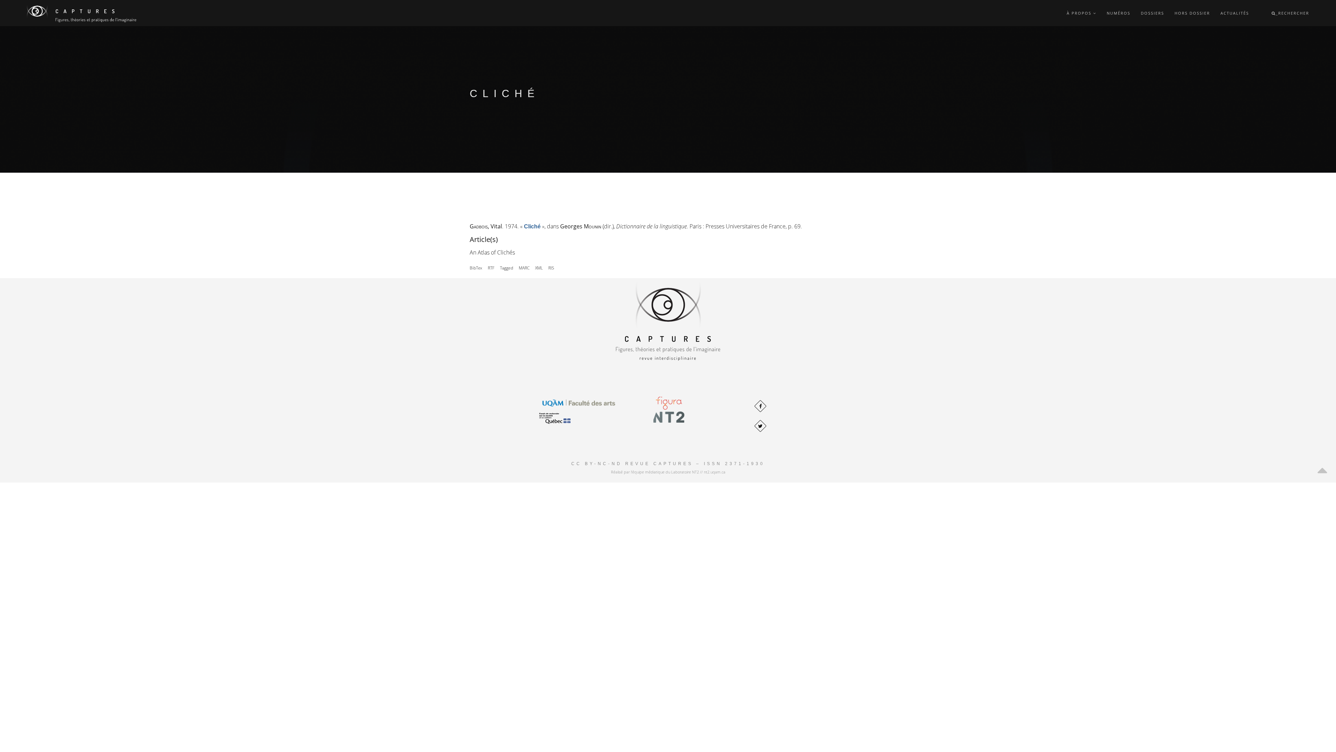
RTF (491, 268)
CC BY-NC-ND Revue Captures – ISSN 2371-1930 (668, 463)
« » (532, 226)
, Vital (486, 226)
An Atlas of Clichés (492, 252)
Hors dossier (1192, 13)
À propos (1080, 13)
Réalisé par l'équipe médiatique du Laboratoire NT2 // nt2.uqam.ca (668, 472)
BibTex (476, 268)
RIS (551, 268)
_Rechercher (1292, 13)
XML (539, 268)
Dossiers (1152, 13)
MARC (524, 268)
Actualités (1234, 13)
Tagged (506, 268)
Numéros (1118, 13)
